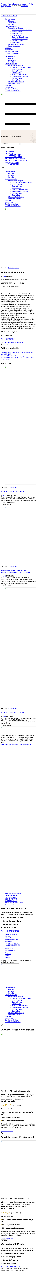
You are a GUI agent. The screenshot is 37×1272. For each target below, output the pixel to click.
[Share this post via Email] (9, 344)
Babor (14, 342)
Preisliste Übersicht (15, 46)
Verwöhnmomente (11, 26)
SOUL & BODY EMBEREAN (13, 157)
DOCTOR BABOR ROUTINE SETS (16, 160)
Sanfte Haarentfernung (20, 39)
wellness (20, 342)
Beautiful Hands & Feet (20, 37)
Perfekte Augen (17, 41)
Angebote (8, 48)
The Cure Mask (10, 153)
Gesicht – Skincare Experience (22, 30)
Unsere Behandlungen (15, 28)
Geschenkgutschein (11, 51)
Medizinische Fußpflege (16, 44)
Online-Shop (9, 50)
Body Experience (17, 32)
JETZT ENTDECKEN (8, 339)
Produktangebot (13, 268)
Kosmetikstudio (10, 19)
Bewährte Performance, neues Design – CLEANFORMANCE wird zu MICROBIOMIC (15, 571)
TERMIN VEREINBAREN (12, 53)
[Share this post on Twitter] (8, 344)
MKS (4, 276)
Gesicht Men (16, 35)
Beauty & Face (17, 33)
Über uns (11, 21)
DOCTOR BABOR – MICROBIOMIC (12, 713)
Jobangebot (12, 23)
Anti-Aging (8, 342)
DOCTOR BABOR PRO (12, 164)
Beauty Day (16, 42)
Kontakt (11, 24)
